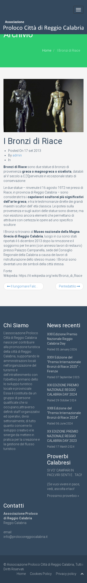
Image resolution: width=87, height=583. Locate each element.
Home (46, 50)
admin (17, 155)
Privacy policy (66, 574)
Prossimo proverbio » (63, 496)
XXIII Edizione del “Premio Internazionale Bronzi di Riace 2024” (64, 412)
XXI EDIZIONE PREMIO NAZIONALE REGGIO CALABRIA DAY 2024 (63, 389)
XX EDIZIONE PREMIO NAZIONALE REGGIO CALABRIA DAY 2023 (62, 436)
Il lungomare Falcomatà (27, 286)
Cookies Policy (41, 574)
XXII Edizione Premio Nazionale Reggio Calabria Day (62, 338)
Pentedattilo (68, 286)
